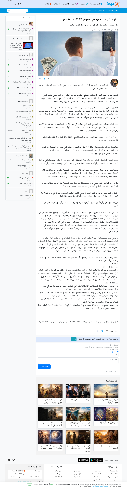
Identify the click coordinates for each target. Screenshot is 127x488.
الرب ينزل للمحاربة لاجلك (23, 117)
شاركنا (47, 4)
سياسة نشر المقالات (34, 477)
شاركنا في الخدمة (17, 471)
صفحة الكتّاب (97, 477)
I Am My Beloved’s (25, 71)
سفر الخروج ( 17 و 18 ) (24, 166)
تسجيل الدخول (111, 351)
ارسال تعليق (44, 366)
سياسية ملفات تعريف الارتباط (99, 486)
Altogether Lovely (25, 77)
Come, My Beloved (25, 65)
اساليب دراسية (96, 474)
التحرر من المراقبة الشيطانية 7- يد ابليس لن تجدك (21, 124)
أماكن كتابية (77, 477)
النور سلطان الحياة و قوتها (23, 111)
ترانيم (74, 4)
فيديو (65, 4)
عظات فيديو (97, 480)
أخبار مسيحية (95, 4)
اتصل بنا (37, 471)
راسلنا (74, 339)
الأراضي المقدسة (113, 474)
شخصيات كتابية (113, 480)
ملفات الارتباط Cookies (18, 477)
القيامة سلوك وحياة (25, 196)
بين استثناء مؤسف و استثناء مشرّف (20, 160)
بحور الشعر (97, 471)
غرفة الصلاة (92, 10)
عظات (56, 4)
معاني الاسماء (58, 474)
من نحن (38, 474)
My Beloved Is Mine (25, 94)
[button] (9, 4)
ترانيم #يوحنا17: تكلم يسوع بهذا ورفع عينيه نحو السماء (21, 30)
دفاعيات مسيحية (113, 477)
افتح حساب (58, 471)
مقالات (83, 4)
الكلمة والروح (27, 106)
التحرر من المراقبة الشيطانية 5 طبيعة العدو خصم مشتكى (20, 139)
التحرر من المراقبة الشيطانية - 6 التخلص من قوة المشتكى (19, 132)
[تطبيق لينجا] (96, 460)
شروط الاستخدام (20, 474)
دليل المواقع (77, 474)
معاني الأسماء (113, 10)
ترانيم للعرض (102, 10)
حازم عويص (114, 88)
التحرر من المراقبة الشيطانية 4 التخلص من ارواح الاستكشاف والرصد (19, 147)
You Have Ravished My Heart (22, 82)
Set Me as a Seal (25, 59)
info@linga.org (23, 482)
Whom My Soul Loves (24, 88)
